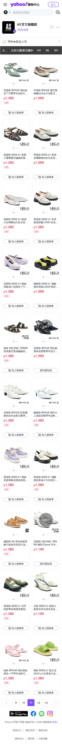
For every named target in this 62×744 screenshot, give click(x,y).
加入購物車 (18, 112)
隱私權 (31, 738)
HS (39, 50)
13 (46, 703)
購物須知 (43, 730)
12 (38, 703)
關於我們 (30, 730)
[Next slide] (27, 68)
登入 (53, 4)
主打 (5, 50)
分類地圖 (42, 738)
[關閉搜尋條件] (9, 12)
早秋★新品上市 (17, 41)
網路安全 (19, 738)
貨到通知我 (46, 370)
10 (23, 703)
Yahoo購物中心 (24, 4)
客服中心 (17, 730)
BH (56, 50)
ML (48, 50)
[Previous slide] (4, 68)
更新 (54, 721)
